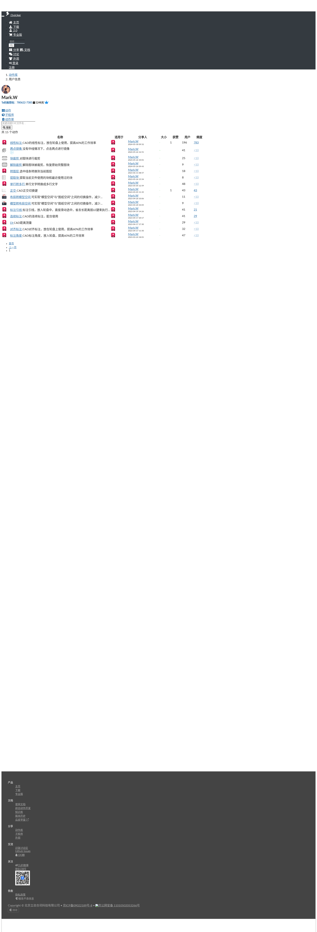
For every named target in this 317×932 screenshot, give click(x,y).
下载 (15, 27)
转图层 (15, 171)
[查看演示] (12, 152)
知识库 (19, 812)
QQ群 (21, 855)
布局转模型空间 (20, 197)
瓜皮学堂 (20, 820)
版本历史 (20, 816)
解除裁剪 (16, 165)
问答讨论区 (21, 848)
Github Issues (22, 851)
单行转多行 (17, 184)
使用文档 (20, 804)
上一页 (13, 247)
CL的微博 (23, 865)
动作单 (9, 119)
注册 (12, 67)
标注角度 (16, 235)
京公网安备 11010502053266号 (119, 905)
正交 (13, 190)
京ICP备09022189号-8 (77, 905)
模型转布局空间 (20, 203)
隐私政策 (20, 895)
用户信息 (15, 79)
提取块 (15, 177)
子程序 (9, 115)
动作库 (13, 75)
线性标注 (16, 142)
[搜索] (11, 45)
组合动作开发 (23, 808)
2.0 (14, 30)
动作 (8, 110)
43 (195, 190)
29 (195, 216)
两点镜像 (16, 148)
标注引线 (16, 210)
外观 (17, 838)
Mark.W (133, 141)
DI (12, 222)
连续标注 (16, 216)
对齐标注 (16, 229)
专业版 (17, 34)
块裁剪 (15, 158)
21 (195, 209)
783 (196, 142)
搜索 (8, 127)
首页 (11, 243)
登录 (15, 63)
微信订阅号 (20, 869)
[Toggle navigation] (2, 16)
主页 (15, 22)
